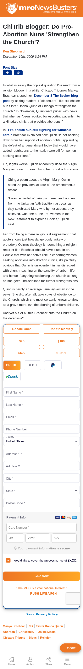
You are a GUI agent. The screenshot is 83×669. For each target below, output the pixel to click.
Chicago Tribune (14, 637)
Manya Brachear (14, 626)
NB (31, 626)
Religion (45, 637)
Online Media (46, 631)
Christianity (26, 631)
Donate (70, 648)
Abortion (9, 631)
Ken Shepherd (14, 51)
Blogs (33, 637)
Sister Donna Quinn (49, 626)
